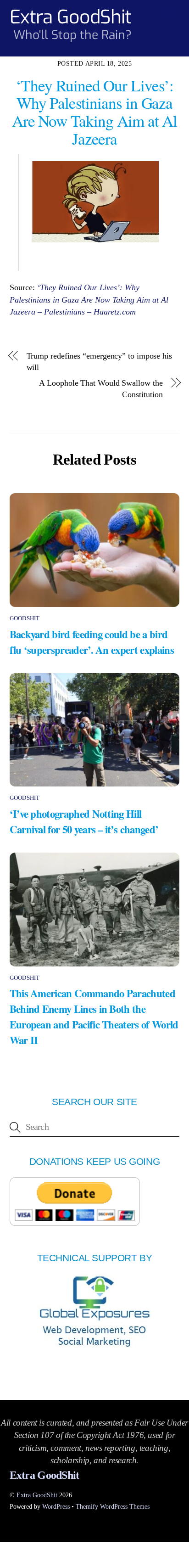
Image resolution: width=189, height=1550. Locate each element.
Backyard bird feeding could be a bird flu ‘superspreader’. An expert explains (92, 641)
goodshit (25, 618)
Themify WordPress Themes (113, 1506)
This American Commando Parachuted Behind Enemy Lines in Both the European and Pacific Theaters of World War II (94, 1016)
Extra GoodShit (37, 1495)
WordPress (56, 1506)
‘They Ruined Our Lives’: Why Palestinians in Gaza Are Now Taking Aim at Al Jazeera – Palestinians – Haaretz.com (89, 299)
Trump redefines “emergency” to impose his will (99, 361)
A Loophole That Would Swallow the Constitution (100, 388)
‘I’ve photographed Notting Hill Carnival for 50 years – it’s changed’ (84, 821)
